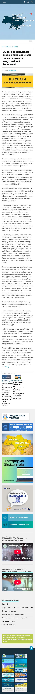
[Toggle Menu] (4, 2)
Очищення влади (9, 611)
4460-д (6, 367)
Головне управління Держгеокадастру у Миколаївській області (23, 21)
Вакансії (5, 604)
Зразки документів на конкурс (14, 614)
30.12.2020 (12, 70)
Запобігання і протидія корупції (14, 618)
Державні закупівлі (9, 621)
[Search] (31, 1)
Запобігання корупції (10, 47)
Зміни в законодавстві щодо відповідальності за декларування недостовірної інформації (17, 58)
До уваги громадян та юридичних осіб (17, 607)
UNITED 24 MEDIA (8, 625)
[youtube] (28, 1)
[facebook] (24, 1)
